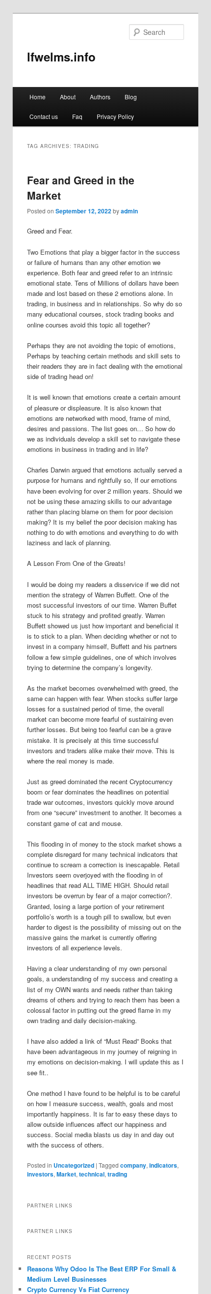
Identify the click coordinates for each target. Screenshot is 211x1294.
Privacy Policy (115, 116)
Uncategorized (73, 1165)
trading (117, 1174)
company (133, 1165)
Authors (100, 96)
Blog (131, 96)
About (68, 96)
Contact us (43, 116)
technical (92, 1174)
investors (40, 1174)
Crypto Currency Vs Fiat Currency (78, 1289)
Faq (77, 116)
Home (37, 96)
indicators (163, 1165)
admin (129, 210)
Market (66, 1174)
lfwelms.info (61, 56)
